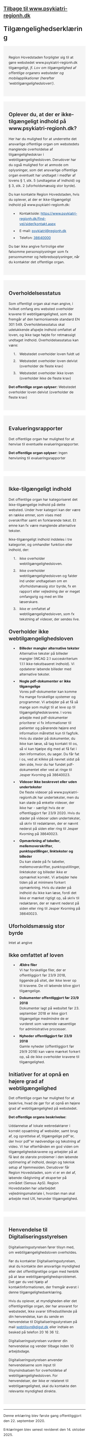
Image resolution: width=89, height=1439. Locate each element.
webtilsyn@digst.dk (32, 1327)
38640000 (42, 237)
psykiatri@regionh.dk (49, 231)
